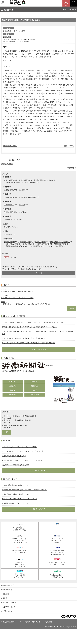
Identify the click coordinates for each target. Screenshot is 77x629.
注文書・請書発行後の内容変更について (16, 485)
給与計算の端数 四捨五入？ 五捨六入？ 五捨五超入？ (23, 460)
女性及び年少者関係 (13, 182)
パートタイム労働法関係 (54, 246)
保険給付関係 (9, 190)
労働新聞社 (7, 37)
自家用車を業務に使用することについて (16, 503)
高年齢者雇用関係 (44, 244)
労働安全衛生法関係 (11, 220)
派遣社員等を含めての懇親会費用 (14, 456)
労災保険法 (12, 390)
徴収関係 (22, 197)
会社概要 (6, 594)
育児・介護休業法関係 (32, 246)
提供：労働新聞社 (69, 10)
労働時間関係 (24, 180)
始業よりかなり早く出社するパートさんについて (19, 499)
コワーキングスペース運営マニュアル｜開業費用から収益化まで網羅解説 (28, 343)
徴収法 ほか (35, 394)
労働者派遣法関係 (10, 227)
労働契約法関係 (25, 242)
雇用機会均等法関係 (13, 246)
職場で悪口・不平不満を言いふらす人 (15, 465)
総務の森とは (7, 590)
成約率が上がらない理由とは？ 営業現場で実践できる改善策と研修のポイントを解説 (33, 322)
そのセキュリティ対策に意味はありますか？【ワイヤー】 (23, 451)
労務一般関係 (9, 180)
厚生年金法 (34, 381)
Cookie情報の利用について (30, 622)
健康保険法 (12, 394)
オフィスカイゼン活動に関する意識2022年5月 (19, 416)
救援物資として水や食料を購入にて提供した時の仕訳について (24, 490)
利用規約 (48, 622)
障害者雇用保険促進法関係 (60, 242)
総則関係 (22, 190)
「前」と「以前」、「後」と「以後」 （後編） (19, 447)
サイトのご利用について (11, 603)
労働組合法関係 (9, 242)
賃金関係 (52, 180)
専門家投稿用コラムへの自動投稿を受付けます (18, 292)
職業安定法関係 (40, 242)
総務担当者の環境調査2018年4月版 (15, 425)
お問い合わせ (7, 611)
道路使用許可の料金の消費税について (15, 494)
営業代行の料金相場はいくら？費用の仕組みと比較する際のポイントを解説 (29, 327)
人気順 (13, 257)
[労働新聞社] (24, 365)
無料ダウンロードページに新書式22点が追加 (17, 298)
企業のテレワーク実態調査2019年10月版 (16, 420)
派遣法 (35, 390)
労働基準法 (12, 381)
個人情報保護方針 (9, 622)
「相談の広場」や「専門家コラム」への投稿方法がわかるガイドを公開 (26, 304)
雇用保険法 (12, 386)
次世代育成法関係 (12, 244)
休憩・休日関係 (19, 31)
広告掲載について (9, 607)
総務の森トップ (8, 585)
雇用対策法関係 (60, 244)
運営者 (5, 598)
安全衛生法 (34, 386)
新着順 (6, 257)
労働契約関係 (39, 180)
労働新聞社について (10, 146)
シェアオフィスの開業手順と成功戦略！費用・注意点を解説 (23, 338)
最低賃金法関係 (28, 244)
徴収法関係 (8, 234)
